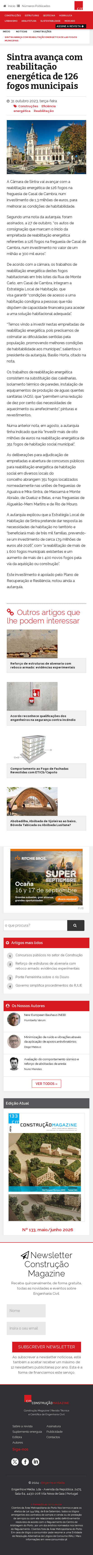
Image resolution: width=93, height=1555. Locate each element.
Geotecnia (49, 15)
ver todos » (46, 1084)
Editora (17, 1437)
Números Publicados (35, 6)
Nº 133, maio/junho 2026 (47, 1229)
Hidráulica (65, 15)
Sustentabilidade (50, 21)
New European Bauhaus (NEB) (45, 1015)
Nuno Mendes (33, 1069)
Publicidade (54, 1431)
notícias (21, 31)
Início (11, 6)
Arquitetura (28, 21)
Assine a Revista (69, 26)
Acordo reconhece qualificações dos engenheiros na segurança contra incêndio (43, 718)
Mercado (70, 21)
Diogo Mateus (32, 1047)
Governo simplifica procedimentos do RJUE (49, 985)
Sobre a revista (22, 1426)
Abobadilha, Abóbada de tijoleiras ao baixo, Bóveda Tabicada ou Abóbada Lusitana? (43, 823)
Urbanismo (11, 21)
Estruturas (32, 15)
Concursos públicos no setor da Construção (49, 955)
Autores (17, 1442)
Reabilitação (44, 111)
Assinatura (53, 1426)
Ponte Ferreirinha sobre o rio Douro (42, 977)
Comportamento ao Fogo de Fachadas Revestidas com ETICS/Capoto (39, 770)
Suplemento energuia (27, 1431)
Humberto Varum (35, 1020)
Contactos (53, 1437)
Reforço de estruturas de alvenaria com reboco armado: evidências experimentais (42, 665)
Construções (13, 15)
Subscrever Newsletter (46, 1346)
